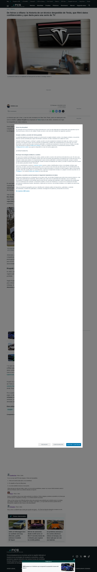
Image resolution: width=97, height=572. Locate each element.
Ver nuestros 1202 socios (23, 191)
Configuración (58, 444)
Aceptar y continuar (73, 444)
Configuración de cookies (22, 147)
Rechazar (44, 444)
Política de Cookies (35, 145)
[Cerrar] (74, 559)
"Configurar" (19, 171)
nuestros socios (38, 165)
